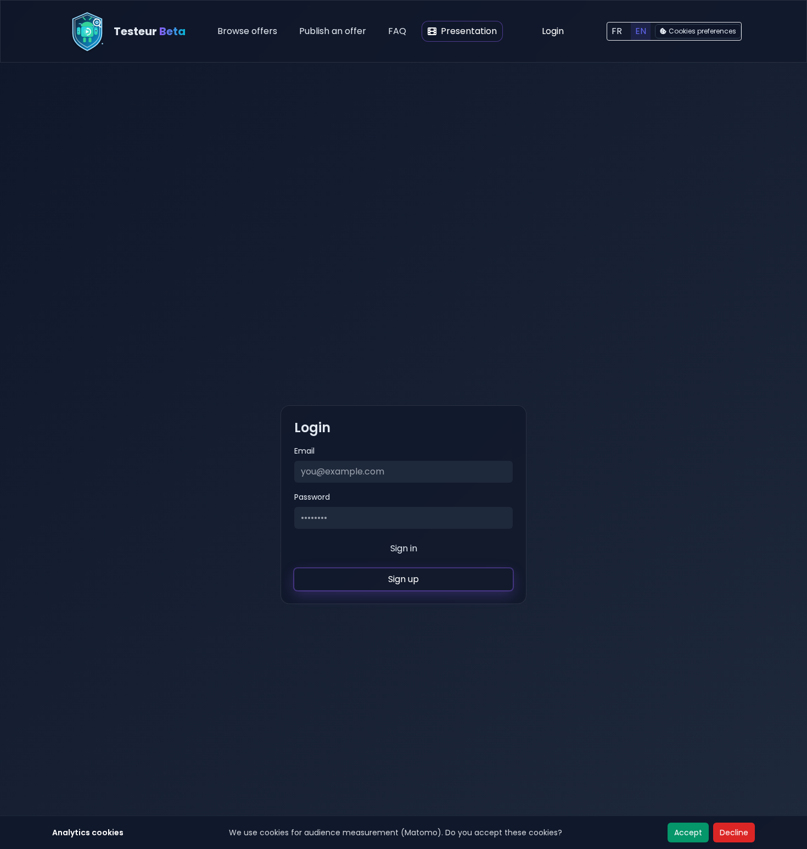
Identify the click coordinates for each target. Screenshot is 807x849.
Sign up (403, 579)
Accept (688, 832)
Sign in (403, 548)
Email (304, 450)
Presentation (469, 31)
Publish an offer (332, 31)
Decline (734, 832)
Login (553, 31)
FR (617, 31)
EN (640, 31)
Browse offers (247, 31)
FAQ (397, 31)
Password (312, 496)
